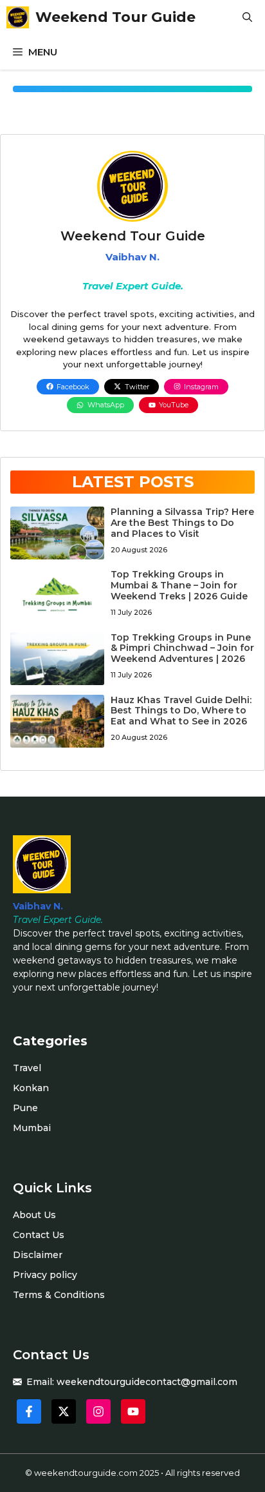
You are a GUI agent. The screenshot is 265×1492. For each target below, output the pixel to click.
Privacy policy (45, 1275)
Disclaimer (37, 1255)
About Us (34, 1215)
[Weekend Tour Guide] (17, 17)
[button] (247, 17)
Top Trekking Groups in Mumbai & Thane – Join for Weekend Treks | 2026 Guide (179, 585)
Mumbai (32, 1128)
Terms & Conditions (59, 1295)
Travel (27, 1068)
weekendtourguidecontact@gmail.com (147, 1382)
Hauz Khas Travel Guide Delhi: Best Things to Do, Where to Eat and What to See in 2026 (181, 711)
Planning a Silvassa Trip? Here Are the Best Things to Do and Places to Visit (182, 522)
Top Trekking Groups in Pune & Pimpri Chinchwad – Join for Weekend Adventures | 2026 (182, 648)
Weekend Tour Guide (115, 17)
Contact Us (38, 1235)
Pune (25, 1108)
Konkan (31, 1088)
